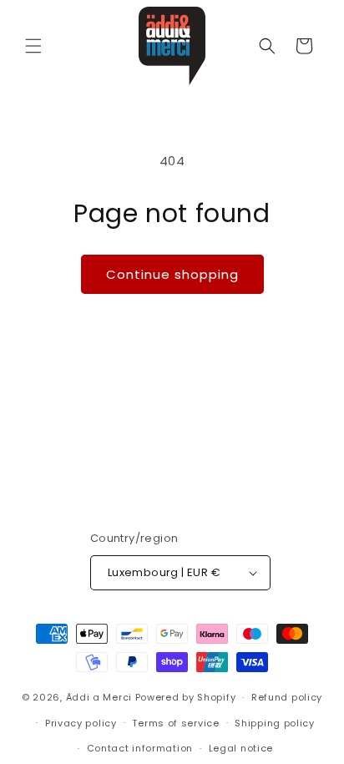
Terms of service (175, 723)
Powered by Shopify (185, 697)
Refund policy (286, 697)
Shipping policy (275, 723)
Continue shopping (172, 274)
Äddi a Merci (99, 697)
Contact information (140, 748)
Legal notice (241, 748)
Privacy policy (81, 723)
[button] (33, 46)
